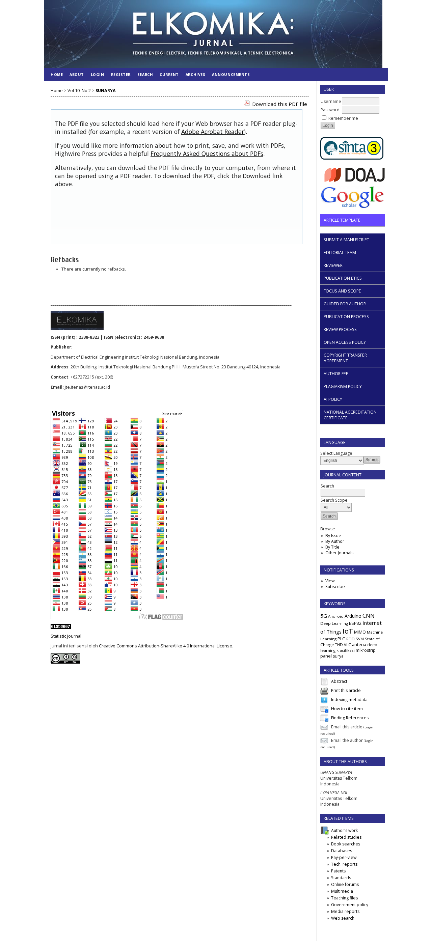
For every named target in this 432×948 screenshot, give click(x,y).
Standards (341, 878)
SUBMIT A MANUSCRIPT (346, 240)
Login (97, 74)
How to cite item (347, 709)
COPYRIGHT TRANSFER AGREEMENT (345, 358)
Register (121, 74)
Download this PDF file (279, 104)
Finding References (350, 718)
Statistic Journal (66, 636)
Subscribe (335, 586)
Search (145, 74)
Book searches (345, 844)
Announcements (231, 74)
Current (169, 74)
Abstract (339, 682)
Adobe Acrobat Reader (212, 132)
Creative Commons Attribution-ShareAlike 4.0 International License (165, 646)
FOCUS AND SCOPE (342, 291)
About (77, 74)
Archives (195, 74)
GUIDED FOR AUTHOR (345, 304)
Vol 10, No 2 (79, 90)
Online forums (345, 884)
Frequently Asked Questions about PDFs (207, 153)
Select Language (336, 453)
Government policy (349, 905)
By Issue (333, 535)
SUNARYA (106, 90)
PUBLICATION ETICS (343, 278)
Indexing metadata (349, 700)
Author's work (344, 830)
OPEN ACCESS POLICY (345, 342)
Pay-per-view (343, 857)
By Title (332, 547)
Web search (342, 918)
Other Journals (339, 553)
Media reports (345, 911)
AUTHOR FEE (336, 374)
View (329, 581)
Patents (338, 871)
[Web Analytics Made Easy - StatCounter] (61, 627)
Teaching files (344, 898)
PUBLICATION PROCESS (346, 316)
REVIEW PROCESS (340, 329)
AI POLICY (333, 399)
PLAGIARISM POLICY (343, 386)
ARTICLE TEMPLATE (342, 220)
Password (330, 110)
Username (331, 101)
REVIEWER (333, 265)
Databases (341, 851)
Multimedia (342, 891)
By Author (334, 541)
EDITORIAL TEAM (340, 252)
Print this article (346, 691)
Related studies (346, 837)
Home (57, 74)
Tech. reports (344, 864)
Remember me (343, 118)
